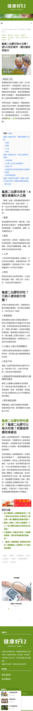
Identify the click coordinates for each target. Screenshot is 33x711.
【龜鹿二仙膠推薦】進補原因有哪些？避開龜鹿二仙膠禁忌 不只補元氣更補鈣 (17, 545)
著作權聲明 (6, 679)
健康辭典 (12, 555)
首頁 (3, 29)
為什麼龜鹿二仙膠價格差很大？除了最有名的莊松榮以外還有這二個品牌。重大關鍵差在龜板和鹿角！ (17, 516)
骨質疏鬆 (14, 558)
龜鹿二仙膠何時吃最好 (15, 422)
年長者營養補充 (20, 555)
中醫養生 (5, 555)
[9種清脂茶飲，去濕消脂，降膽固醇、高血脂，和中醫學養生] (4, 700)
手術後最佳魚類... (13, 692)
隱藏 (10, 133)
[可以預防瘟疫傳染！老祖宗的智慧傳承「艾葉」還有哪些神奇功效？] (4, 707)
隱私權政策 (6, 675)
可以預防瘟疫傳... (13, 706)
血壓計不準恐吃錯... (16, 604)
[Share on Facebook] (16, 570)
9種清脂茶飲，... (13, 699)
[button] (3, 595)
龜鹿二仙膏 (5, 562)
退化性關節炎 (6, 558)
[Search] (31, 23)
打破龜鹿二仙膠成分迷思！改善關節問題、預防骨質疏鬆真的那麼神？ (17, 535)
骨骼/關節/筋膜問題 (23, 558)
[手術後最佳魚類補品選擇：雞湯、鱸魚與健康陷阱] (4, 694)
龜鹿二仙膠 (11, 118)
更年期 (27, 555)
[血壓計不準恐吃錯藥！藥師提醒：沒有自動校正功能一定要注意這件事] (16, 591)
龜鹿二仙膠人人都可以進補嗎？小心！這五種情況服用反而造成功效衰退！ (17, 526)
